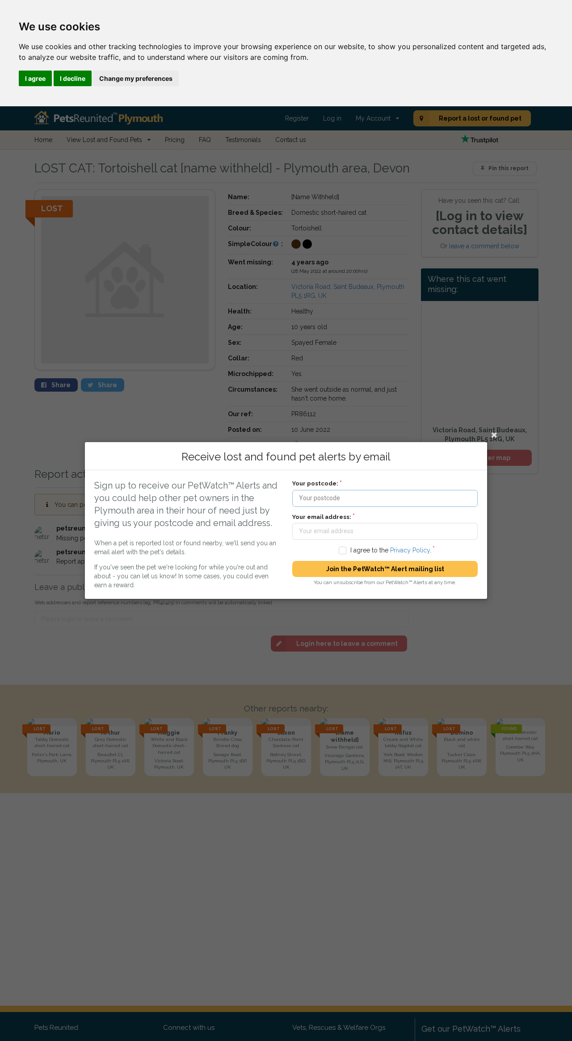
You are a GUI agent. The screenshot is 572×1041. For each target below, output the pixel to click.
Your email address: (321, 517)
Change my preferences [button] (135, 78)
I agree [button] (35, 78)
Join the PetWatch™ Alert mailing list (385, 569)
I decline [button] (72, 78)
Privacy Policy (410, 550)
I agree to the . (390, 550)
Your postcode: (315, 483)
